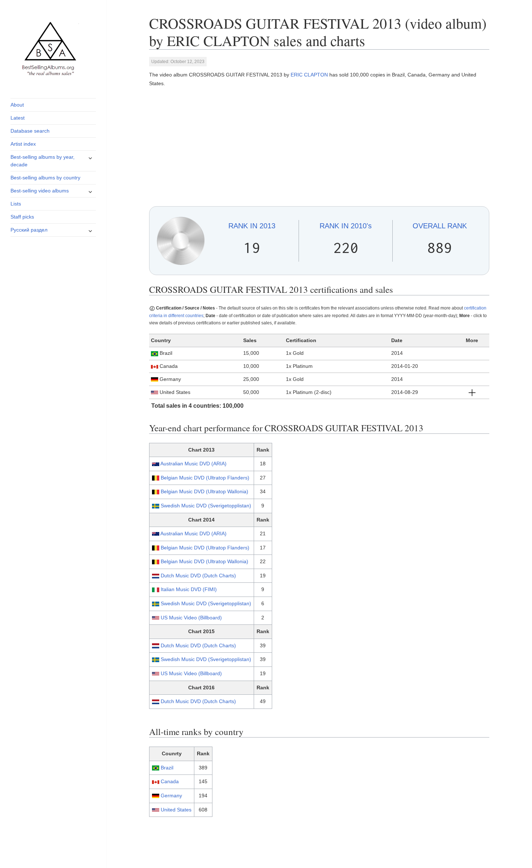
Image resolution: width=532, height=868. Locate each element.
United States (176, 810)
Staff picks (22, 217)
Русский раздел (28, 230)
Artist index (23, 144)
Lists (15, 204)
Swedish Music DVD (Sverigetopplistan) (206, 505)
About (17, 105)
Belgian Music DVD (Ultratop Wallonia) (204, 491)
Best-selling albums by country (45, 177)
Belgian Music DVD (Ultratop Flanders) (205, 478)
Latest (17, 118)
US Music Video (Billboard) (191, 617)
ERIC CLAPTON (309, 75)
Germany (171, 795)
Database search (30, 131)
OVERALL (440, 226)
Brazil (167, 768)
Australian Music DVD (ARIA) (193, 463)
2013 (251, 226)
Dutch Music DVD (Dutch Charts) (198, 575)
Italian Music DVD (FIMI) (189, 589)
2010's (346, 226)
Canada (170, 781)
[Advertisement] (319, 147)
